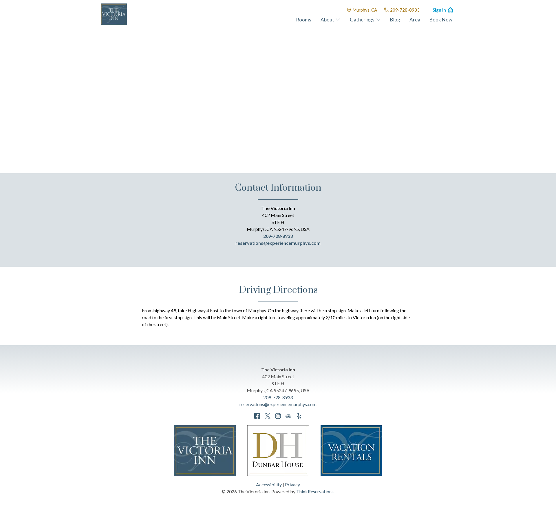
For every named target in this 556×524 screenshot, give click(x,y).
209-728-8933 (405, 9)
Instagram (278, 416)
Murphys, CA (364, 9)
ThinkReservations (315, 491)
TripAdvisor (288, 416)
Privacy (292, 484)
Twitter (267, 416)
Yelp (299, 416)
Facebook (257, 416)
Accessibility (269, 484)
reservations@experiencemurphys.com (278, 243)
